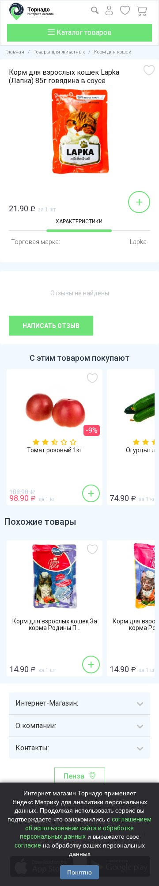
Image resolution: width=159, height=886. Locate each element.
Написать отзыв (51, 325)
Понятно (79, 872)
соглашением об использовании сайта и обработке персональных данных (86, 828)
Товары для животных (59, 52)
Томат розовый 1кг (54, 450)
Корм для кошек (112, 52)
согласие (28, 845)
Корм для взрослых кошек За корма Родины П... (54, 624)
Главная (14, 52)
